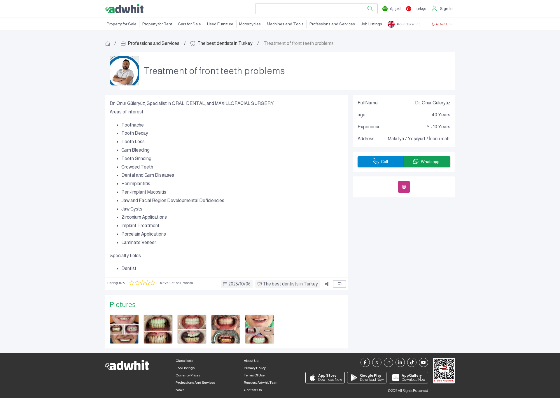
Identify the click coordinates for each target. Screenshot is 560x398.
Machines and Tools (285, 24)
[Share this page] (327, 284)
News (180, 390)
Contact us (253, 390)
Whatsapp (430, 161)
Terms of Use (254, 375)
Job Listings (371, 24)
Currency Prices (188, 375)
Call (384, 161)
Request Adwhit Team (261, 383)
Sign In (446, 8)
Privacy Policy (255, 368)
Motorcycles (250, 24)
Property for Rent (157, 24)
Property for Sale (121, 24)
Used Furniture (220, 24)
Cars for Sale (189, 24)
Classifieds (184, 361)
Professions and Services (332, 24)
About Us (251, 361)
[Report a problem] (339, 284)
